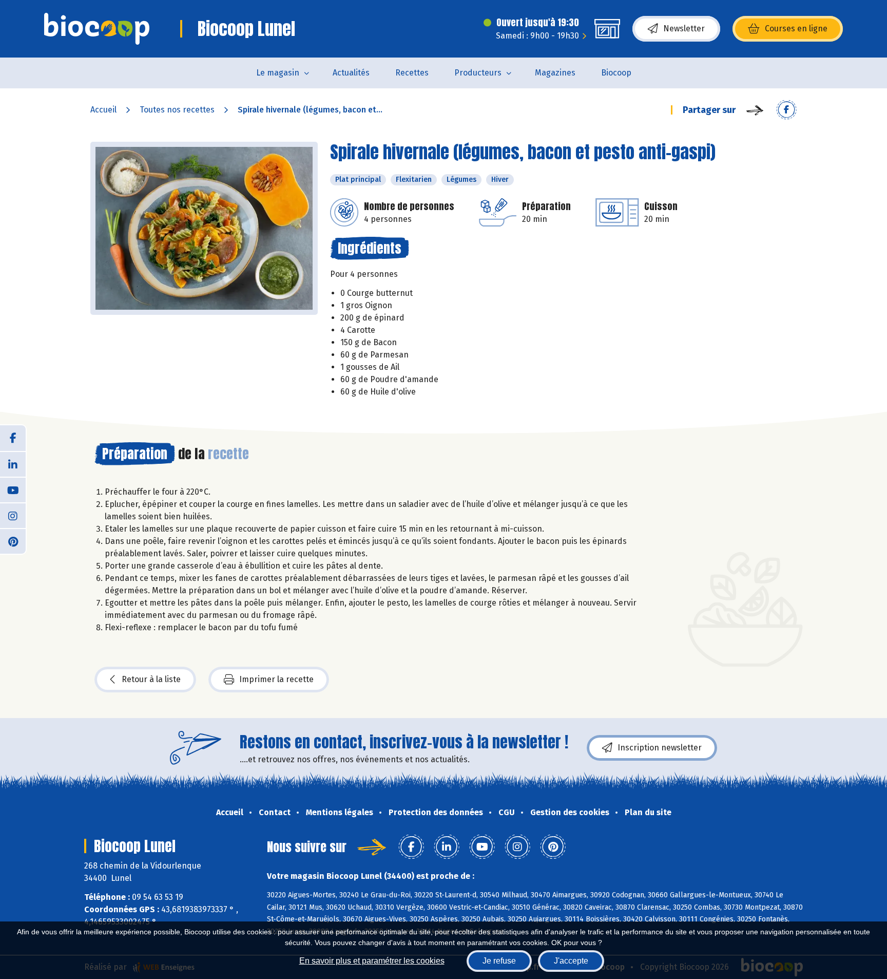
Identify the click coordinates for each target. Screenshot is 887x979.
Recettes (412, 73)
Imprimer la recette (276, 679)
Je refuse (499, 960)
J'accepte (571, 960)
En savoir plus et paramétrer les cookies (372, 960)
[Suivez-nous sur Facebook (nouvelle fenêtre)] (13, 438)
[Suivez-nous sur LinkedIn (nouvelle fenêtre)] (13, 464)
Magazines (555, 73)
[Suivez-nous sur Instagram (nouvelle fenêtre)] (13, 515)
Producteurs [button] (478, 73)
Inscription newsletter (660, 747)
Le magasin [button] (277, 73)
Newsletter (684, 28)
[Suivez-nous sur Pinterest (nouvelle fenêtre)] (13, 541)
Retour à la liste (151, 679)
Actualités (351, 73)
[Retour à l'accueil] (96, 29)
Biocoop (616, 73)
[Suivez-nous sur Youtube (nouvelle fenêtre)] (13, 489)
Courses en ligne (796, 28)
